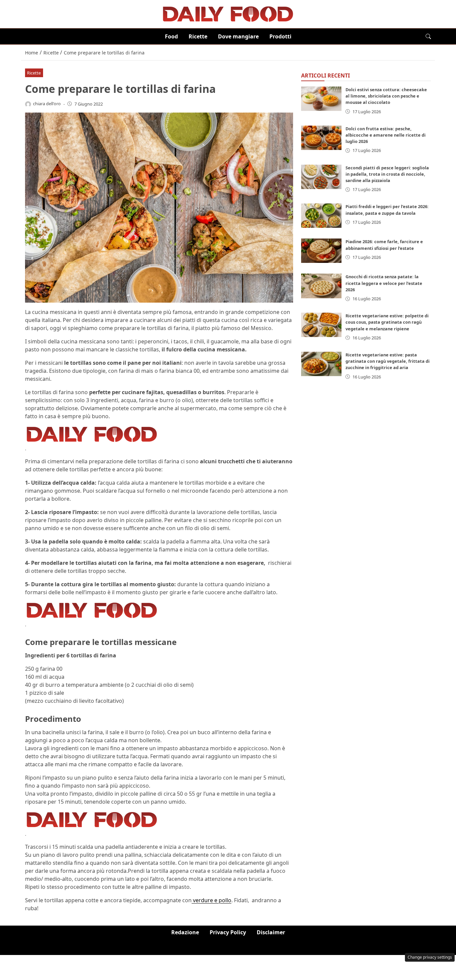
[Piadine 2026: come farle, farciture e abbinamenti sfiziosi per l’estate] (321, 251)
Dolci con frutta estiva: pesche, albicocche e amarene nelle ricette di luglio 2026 (386, 135)
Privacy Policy (228, 932)
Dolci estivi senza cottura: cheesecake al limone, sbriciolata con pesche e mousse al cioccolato (386, 96)
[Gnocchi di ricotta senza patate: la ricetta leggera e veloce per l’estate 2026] (321, 286)
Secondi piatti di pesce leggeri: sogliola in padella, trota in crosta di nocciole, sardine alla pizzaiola (387, 174)
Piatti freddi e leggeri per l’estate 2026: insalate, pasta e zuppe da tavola (387, 210)
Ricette (198, 36)
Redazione (185, 932)
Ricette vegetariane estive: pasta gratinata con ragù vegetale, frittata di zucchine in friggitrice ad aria (388, 361)
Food (171, 36)
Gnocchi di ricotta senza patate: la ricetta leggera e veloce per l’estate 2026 (384, 283)
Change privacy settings (430, 957)
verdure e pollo (211, 900)
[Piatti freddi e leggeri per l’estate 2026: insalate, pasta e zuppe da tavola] (321, 216)
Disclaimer (271, 932)
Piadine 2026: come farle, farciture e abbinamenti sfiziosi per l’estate (384, 245)
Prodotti (280, 36)
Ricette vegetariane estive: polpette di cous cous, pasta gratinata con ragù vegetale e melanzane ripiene (387, 322)
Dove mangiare (238, 36)
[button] (428, 36)
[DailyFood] (228, 13)
